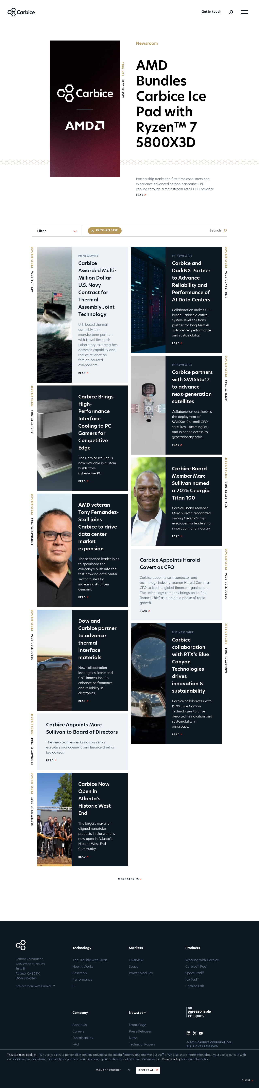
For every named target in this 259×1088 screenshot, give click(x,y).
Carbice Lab (194, 986)
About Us (79, 1025)
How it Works (82, 966)
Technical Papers (142, 1044)
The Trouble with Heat (89, 960)
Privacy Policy (171, 1059)
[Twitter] (195, 1034)
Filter (41, 231)
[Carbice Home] (17, 15)
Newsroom (137, 1013)
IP (73, 986)
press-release (107, 230)
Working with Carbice (202, 960)
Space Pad (194, 973)
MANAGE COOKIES (108, 1070)
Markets (136, 948)
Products (192, 948)
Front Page (137, 1025)
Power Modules (141, 973)
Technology (81, 948)
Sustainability (82, 1038)
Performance (82, 979)
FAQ (75, 1044)
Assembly (79, 973)
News (133, 1038)
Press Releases (140, 1031)
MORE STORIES (128, 879)
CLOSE (246, 1080)
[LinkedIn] (189, 1034)
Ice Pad (192, 979)
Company (80, 1013)
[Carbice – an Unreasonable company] (198, 1018)
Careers (78, 1031)
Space (133, 966)
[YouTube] (201, 1034)
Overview (136, 960)
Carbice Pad (195, 966)
